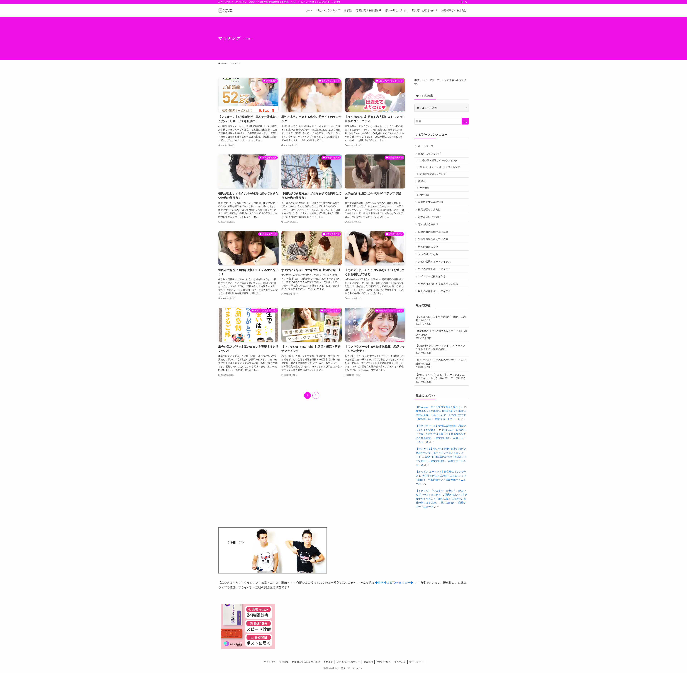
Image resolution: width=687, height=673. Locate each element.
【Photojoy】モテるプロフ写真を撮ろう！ (439, 407)
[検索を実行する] (465, 121)
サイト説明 (269, 661)
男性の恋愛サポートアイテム (434, 269)
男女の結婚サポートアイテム (434, 291)
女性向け (424, 195)
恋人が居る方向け (428, 224)
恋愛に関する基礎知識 (430, 201)
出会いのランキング (429, 153)
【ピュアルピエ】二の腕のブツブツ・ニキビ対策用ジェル (441, 364)
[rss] (461, 2)
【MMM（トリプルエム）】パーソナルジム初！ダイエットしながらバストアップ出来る (441, 378)
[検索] (466, 2)
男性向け (424, 188)
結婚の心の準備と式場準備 (433, 231)
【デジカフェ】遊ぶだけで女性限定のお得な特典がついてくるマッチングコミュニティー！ (441, 452)
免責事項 (368, 661)
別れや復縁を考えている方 (433, 239)
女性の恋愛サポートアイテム (434, 261)
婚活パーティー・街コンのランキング (440, 167)
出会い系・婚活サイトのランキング (438, 160)
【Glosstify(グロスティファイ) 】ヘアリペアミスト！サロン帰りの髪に (440, 349)
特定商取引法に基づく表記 (306, 661)
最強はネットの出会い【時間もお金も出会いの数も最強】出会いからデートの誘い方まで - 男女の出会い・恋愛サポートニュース (441, 415)
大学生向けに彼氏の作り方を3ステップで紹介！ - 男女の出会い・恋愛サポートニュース (441, 460)
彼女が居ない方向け (429, 217)
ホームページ (425, 146)
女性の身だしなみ (428, 254)
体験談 (422, 181)
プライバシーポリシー (348, 661)
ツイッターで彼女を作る (432, 276)
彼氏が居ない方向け (429, 209)
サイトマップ (416, 661)
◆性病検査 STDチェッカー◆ (394, 582)
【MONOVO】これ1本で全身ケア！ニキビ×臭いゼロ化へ (441, 335)
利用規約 (328, 661)
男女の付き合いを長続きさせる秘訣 (438, 283)
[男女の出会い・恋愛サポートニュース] (225, 10)
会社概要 (283, 661)
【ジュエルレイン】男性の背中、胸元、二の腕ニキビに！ (441, 320)
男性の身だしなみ (428, 246)
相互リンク (400, 661)
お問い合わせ (383, 661)
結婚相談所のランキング (433, 174)
